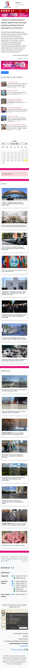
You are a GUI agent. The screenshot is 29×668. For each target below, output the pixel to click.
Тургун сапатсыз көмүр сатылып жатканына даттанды (14, 524)
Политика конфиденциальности (16, 641)
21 (19, 157)
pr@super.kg (19, 589)
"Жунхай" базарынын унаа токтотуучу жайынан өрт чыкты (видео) (14, 411)
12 (11, 155)
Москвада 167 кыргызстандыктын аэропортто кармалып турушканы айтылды (12, 456)
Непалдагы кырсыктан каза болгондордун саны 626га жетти (16, 102)
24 (4, 160)
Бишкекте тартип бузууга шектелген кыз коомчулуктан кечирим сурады (17, 128)
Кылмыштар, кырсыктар (20, 124)
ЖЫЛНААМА (5, 561)
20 (15, 157)
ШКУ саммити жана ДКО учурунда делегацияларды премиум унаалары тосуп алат (13, 248)
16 (26, 155)
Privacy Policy (24, 646)
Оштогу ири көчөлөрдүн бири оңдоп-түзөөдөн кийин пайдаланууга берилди (14, 338)
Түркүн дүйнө (18, 99)
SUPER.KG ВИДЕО (6, 559)
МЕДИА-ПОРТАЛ (17, 559)
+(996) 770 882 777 (21, 583)
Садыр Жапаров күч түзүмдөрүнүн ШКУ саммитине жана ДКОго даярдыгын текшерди (14, 316)
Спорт (16, 82)
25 (8, 160)
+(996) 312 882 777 (21, 587)
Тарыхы (25, 636)
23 (26, 157)
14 (19, 155)
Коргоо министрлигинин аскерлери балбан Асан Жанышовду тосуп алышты (17, 85)
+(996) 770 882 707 (21, 594)
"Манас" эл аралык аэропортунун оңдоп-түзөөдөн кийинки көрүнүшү (17, 119)
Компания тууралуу (21, 634)
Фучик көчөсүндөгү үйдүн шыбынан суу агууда (13, 433)
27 (15, 160)
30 (26, 160)
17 (4, 157)
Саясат (16, 90)
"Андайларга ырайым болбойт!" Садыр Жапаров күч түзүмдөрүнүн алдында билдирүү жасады (14, 293)
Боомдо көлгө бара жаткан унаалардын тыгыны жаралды (14, 390)
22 (22, 157)
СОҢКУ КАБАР (14, 557)
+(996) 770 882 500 (21, 581)
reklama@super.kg (21, 591)
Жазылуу (4, 72)
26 (11, 160)
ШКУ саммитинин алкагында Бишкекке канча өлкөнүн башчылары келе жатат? (14, 226)
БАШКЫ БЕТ (4, 557)
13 (15, 155)
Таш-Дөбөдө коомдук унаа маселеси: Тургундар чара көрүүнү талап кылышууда (13, 479)
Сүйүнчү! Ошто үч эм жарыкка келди (13, 545)
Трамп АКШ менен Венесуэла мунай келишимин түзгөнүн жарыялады (17, 111)
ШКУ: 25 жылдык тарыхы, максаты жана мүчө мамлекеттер (17, 93)
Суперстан (24, 561)
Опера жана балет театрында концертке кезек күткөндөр (13, 502)
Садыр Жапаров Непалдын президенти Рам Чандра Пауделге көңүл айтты (14, 360)
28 (19, 160)
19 (11, 157)
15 (22, 155)
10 (4, 155)
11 (8, 155)
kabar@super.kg (20, 578)
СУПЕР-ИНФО (23, 557)
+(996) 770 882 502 (21, 585)
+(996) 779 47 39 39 (21, 576)
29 (22, 160)
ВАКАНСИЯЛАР (23, 639)
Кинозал (25, 559)
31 (4, 163)
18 (8, 157)
